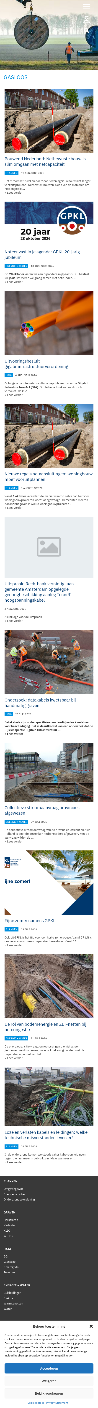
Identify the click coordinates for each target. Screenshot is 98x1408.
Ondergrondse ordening (19, 1199)
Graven (9, 1212)
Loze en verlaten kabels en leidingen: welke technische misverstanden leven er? (46, 1134)
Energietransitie (14, 1194)
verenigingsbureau (22, 941)
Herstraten (11, 1220)
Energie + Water (16, 266)
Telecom (9, 1272)
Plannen (11, 173)
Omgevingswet (13, 1189)
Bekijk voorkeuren (49, 1393)
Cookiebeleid (36, 1402)
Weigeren (49, 1381)
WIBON (8, 1236)
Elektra (8, 1298)
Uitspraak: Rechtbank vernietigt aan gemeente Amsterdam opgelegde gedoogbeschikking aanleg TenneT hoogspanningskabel (39, 592)
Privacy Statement (57, 1402)
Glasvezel (10, 1262)
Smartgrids (11, 1267)
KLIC (7, 1231)
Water (8, 1309)
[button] (91, 1326)
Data (9, 375)
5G (6, 1256)
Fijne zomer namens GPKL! (31, 920)
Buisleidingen (12, 1293)
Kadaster (10, 1225)
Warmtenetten (13, 1303)
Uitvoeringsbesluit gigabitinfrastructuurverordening (36, 363)
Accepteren (49, 1368)
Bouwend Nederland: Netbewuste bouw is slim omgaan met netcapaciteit (45, 161)
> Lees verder (14, 193)
